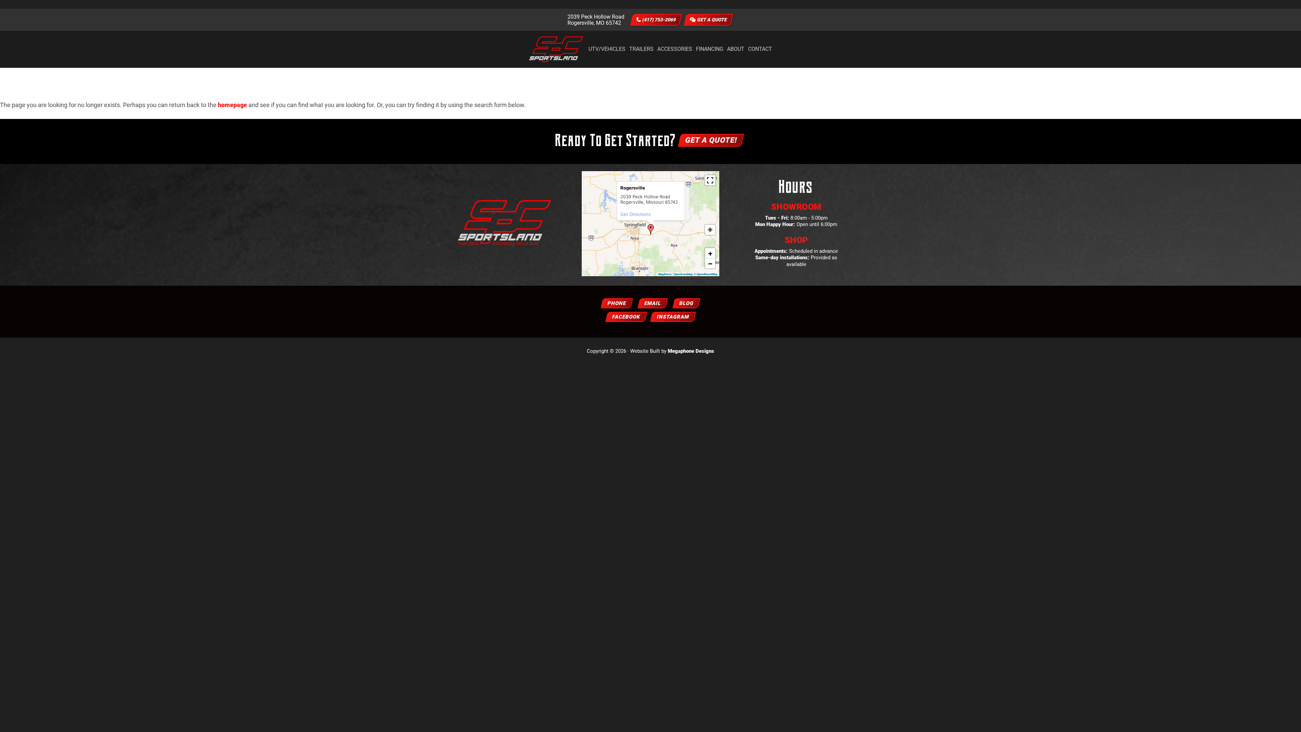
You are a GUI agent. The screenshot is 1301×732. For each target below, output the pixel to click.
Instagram (673, 317)
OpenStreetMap (707, 274)
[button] (650, 229)
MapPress (665, 274)
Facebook (626, 317)
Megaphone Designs (691, 351)
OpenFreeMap (683, 274)
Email (653, 303)
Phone (617, 303)
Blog (686, 303)
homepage (232, 104)
